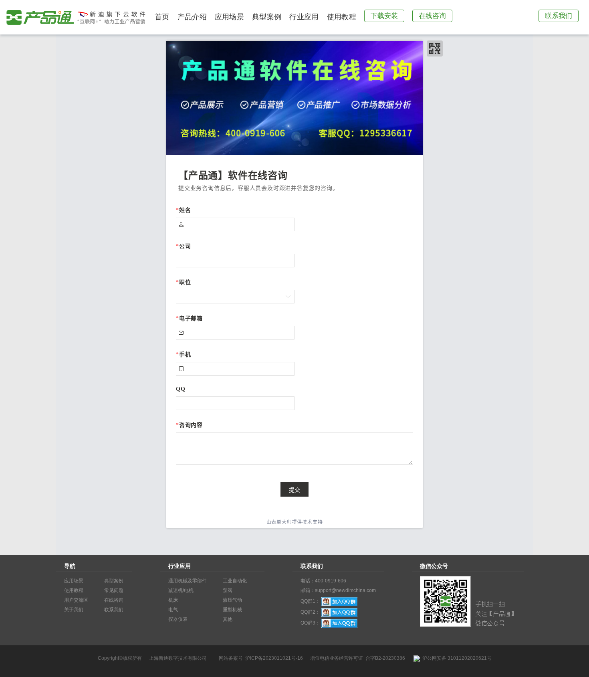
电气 (173, 609)
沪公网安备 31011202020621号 (456, 658)
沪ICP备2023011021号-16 (274, 658)
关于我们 (73, 609)
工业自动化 (235, 581)
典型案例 (266, 17)
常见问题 (113, 590)
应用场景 (229, 17)
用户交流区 (76, 600)
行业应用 (304, 17)
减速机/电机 (181, 590)
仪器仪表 (178, 619)
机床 (173, 600)
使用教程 (341, 17)
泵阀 (227, 590)
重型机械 (232, 609)
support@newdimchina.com (345, 590)
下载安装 (384, 16)
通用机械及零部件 (187, 581)
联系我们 (558, 16)
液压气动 (232, 600)
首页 (162, 17)
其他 (227, 619)
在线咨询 (432, 16)
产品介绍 (192, 17)
